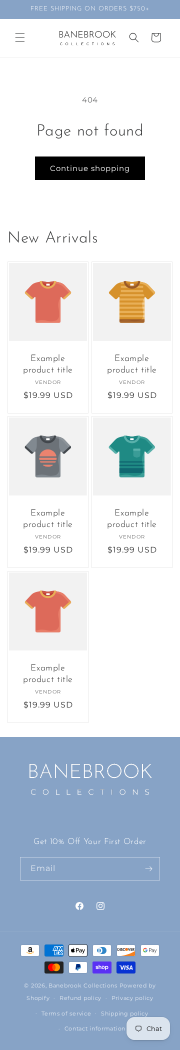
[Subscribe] (149, 868)
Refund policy (81, 998)
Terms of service (66, 1013)
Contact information (95, 1028)
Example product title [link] (48, 364)
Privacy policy (133, 998)
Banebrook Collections (83, 985)
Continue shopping (90, 168)
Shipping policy (124, 1013)
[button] (20, 37)
